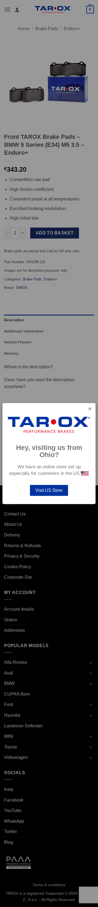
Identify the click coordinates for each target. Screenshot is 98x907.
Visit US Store (49, 490)
